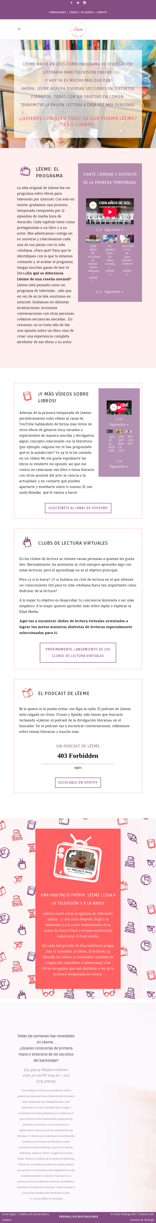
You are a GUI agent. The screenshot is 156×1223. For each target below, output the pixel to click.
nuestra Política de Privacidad (47, 1199)
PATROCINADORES (85, 1217)
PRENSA (64, 1217)
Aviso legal (9, 1214)
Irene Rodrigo (122, 1214)
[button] (114, 230)
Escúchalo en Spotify (78, 783)
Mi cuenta (87, 12)
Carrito (102, 12)
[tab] (78, 653)
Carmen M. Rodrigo (142, 1220)
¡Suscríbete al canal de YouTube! (78, 508)
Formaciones (57, 12)
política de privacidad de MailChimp (56, 1159)
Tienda (73, 12)
